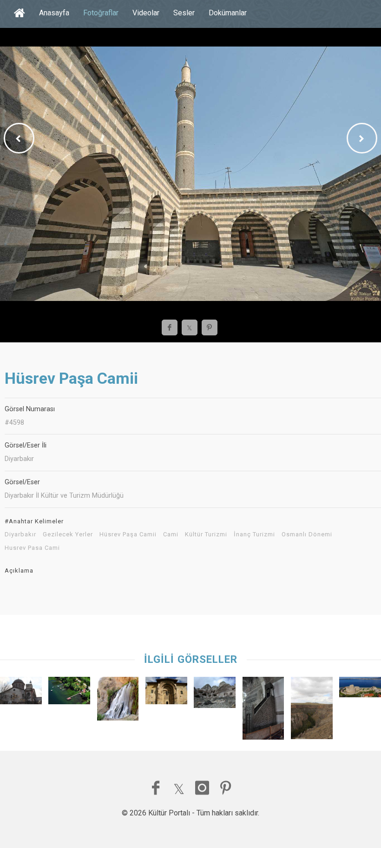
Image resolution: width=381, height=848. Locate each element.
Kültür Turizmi (206, 534)
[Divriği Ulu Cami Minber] (263, 710)
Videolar (145, 12)
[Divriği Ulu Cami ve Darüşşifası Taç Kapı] (166, 693)
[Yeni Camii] (21, 693)
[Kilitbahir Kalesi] (360, 689)
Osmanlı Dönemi (307, 534)
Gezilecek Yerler (68, 534)
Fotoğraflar (100, 12)
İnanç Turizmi (254, 534)
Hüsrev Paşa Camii (128, 534)
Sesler (184, 12)
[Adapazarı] (69, 693)
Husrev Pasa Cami (32, 548)
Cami (170, 534)
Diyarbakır (20, 534)
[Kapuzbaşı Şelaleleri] (118, 701)
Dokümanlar (228, 12)
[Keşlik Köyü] (215, 695)
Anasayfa (54, 12)
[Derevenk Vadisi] (312, 710)
